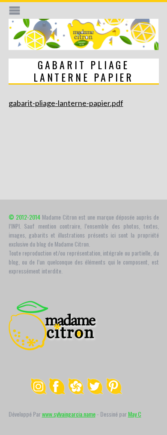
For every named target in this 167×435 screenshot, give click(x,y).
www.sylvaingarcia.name (68, 413)
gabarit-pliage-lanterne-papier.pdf (66, 103)
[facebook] (57, 392)
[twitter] (95, 392)
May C (134, 413)
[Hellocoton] (76, 392)
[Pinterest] (113, 392)
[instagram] (38, 392)
